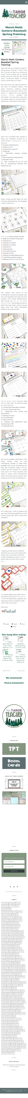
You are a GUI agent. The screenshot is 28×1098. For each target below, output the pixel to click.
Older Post (21, 670)
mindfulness (16, 990)
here (20, 557)
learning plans (6, 982)
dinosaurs (16, 945)
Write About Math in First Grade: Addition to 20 (7, 645)
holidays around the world (16, 968)
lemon (4, 985)
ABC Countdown (6, 908)
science (18, 1010)
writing (12, 1053)
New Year (9, 993)
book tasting (17, 920)
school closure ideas (8, 1010)
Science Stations (6, 1013)
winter (10, 1050)
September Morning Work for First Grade (20, 646)
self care (22, 1013)
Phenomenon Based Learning (10, 999)
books (4, 923)
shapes (15, 1021)
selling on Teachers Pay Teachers (11, 1019)
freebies (4, 959)
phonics (21, 999)
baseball (12, 24)
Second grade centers (9, 401)
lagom (4, 979)
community (5, 940)
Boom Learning (6, 925)
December (18, 942)
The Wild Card (6, 1044)
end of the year (19, 951)
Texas (12, 1041)
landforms (15, 979)
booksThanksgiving (13, 923)
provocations (6, 1005)
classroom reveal (7, 937)
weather (4, 1050)
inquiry (23, 971)
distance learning (7, 948)
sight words (5, 1024)
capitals (4, 928)
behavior (18, 917)
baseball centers (7, 95)
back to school (6, 914)
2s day (18, 903)
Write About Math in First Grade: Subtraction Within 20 (20, 658)
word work (5, 1053)
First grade (5, 236)
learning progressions (18, 982)
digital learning (6, 945)
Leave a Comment (14, 37)
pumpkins (14, 1005)
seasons (15, 1013)
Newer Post (6, 670)
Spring (4, 1030)
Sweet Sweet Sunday (7, 1038)
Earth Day (5, 951)
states (4, 1033)
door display (17, 948)
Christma (20, 931)
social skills (14, 1024)
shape (10, 1021)
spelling (19, 1027)
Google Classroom (7, 962)
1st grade (4, 903)
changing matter (13, 928)
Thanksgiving (19, 1041)
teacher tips (5, 1041)
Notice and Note (18, 993)
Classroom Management (16, 934)
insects (19, 973)
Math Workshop (6, 988)
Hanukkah (5, 968)
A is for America (14, 906)
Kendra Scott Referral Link (14, 891)
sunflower (5, 1036)
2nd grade (12, 903)
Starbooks (21, 1030)
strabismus (10, 1033)
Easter (11, 951)
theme (12, 1044)
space (13, 1027)
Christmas (5, 934)
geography (12, 959)
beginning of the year (8, 917)
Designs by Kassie (17, 1091)
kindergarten (20, 976)
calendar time (16, 925)
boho (11, 920)
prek (9, 1002)
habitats (14, 965)
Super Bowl (13, 1036)
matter (14, 988)
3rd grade (5, 906)
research (13, 1007)
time (17, 1044)
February (15, 954)
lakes (9, 979)
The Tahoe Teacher (17, 1090)
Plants (4, 1002)
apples (20, 911)
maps (8, 985)
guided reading (6, 965)
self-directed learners (8, 1016)
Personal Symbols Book (14, 996)
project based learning (18, 1002)
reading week (5, 1007)
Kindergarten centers (19, 141)
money (4, 993)
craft (3, 942)
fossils (18, 956)
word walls (17, 1050)
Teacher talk (18, 1038)
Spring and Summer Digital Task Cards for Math (7, 657)
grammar (17, 962)
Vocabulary (13, 1047)
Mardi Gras (15, 985)
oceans (4, 996)
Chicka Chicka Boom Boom (9, 931)
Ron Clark (21, 1007)
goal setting (20, 959)
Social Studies (6, 1027)
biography (5, 920)
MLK (23, 990)
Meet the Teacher (6, 990)
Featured (8, 954)
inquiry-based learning (8, 973)
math (17, 24)
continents (13, 940)
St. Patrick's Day (12, 1030)
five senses (5, 956)
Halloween (21, 965)
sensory (4, 1021)
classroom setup (19, 937)
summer (17, 1033)
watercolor (22, 1047)
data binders (10, 942)
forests (12, 956)
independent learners (13, 971)
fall (3, 954)
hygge (4, 971)
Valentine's (5, 1047)
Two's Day (22, 1044)
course (20, 940)
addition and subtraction (9, 911)
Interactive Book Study (8, 976)
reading (20, 1005)
